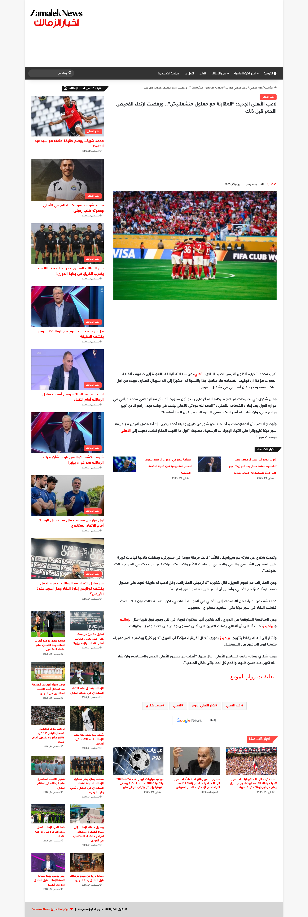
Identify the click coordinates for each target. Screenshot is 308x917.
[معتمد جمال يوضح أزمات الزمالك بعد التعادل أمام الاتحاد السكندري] (48, 624)
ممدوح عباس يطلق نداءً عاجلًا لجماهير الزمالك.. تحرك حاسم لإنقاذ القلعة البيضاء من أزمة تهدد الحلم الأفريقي (197, 783)
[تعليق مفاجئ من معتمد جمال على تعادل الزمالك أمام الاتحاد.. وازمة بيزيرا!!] (87, 620)
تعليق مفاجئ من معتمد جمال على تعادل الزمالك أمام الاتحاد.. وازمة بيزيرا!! (88, 639)
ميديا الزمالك (219, 73)
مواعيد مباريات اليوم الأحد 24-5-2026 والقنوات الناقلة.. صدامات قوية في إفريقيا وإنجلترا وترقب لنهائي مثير (139, 783)
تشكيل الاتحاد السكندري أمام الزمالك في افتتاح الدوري (51, 783)
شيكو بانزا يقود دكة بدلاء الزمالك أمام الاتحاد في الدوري (89, 739)
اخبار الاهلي (256, 88)
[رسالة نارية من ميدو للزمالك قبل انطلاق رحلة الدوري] (87, 862)
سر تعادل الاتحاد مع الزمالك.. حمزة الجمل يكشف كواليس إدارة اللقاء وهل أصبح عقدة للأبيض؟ (70, 588)
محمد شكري (154, 706)
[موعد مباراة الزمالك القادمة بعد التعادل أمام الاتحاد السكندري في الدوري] (48, 671)
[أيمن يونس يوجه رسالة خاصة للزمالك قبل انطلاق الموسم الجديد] (48, 862)
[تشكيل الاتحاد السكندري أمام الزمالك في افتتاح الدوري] (48, 765)
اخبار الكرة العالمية (245, 73)
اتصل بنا (189, 73)
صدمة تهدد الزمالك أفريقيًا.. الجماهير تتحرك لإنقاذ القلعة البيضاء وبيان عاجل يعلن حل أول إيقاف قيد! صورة (253, 783)
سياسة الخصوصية (168, 73)
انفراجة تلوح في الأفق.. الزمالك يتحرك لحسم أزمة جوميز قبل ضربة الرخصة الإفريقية (168, 466)
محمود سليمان (253, 184)
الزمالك (126, 619)
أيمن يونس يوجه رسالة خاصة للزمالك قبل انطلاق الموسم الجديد (49, 880)
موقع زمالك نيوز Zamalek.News (50, 909)
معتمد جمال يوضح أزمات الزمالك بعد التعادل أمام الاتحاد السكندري (50, 645)
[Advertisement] (197, 33)
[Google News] (189, 720)
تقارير (203, 73)
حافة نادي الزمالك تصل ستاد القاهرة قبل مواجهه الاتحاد (50, 832)
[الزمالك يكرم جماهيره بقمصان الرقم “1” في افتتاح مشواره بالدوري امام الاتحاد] (48, 715)
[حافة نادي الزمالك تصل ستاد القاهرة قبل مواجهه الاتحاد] (48, 813)
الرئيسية (268, 73)
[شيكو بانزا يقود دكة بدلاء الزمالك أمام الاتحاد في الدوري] (87, 718)
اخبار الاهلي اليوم (204, 706)
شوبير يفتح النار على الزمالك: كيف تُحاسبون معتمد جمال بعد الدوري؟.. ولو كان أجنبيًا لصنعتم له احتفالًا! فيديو (252, 466)
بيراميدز (269, 626)
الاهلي (177, 706)
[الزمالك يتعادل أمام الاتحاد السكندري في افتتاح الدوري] (87, 673)
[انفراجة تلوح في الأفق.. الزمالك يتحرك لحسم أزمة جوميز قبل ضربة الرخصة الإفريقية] (124, 464)
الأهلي (199, 374)
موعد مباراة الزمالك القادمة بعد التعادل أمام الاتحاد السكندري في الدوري (48, 689)
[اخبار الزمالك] (57, 18)
